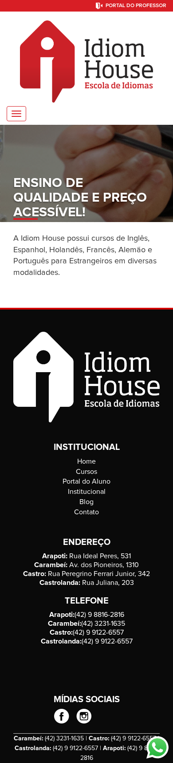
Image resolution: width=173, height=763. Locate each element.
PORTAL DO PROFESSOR (136, 5)
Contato (86, 512)
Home (86, 461)
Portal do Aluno (86, 481)
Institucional (87, 491)
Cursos (86, 471)
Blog (86, 501)
